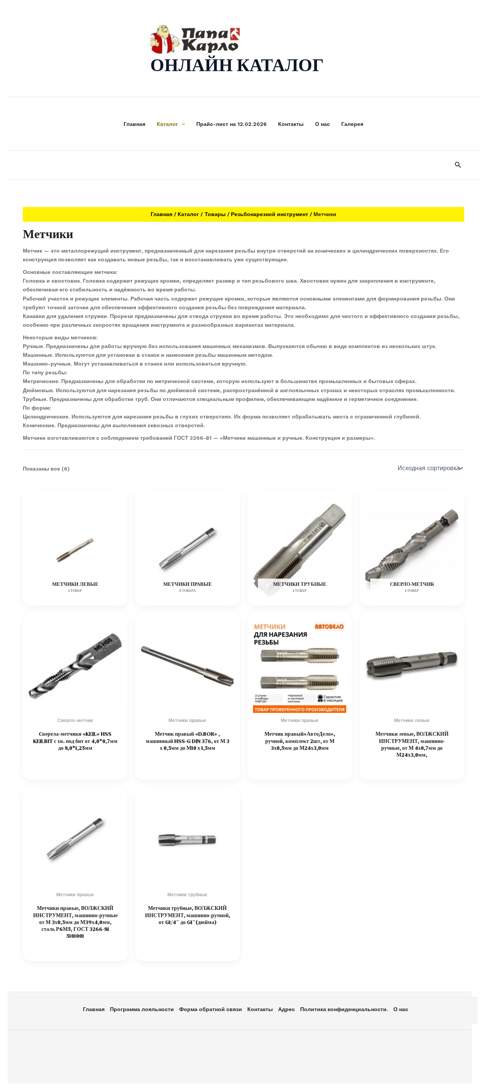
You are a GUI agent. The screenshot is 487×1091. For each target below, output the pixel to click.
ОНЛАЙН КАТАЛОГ (237, 64)
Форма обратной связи (210, 1009)
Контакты (291, 124)
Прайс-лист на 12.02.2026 (231, 124)
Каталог (167, 124)
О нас (322, 124)
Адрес (286, 1009)
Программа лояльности (142, 1009)
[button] (458, 165)
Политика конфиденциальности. (344, 1009)
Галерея (352, 124)
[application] (181, 124)
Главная (134, 124)
